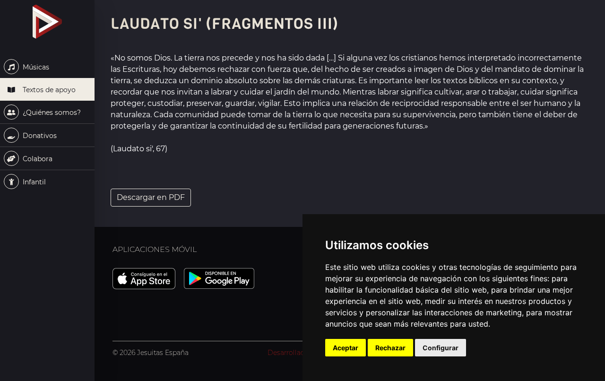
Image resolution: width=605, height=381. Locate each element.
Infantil (33, 182)
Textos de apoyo (48, 90)
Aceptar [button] (345, 348)
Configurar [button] (440, 348)
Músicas (35, 67)
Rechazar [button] (390, 348)
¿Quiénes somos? (51, 112)
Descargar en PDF (151, 197)
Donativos (39, 135)
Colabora (36, 159)
